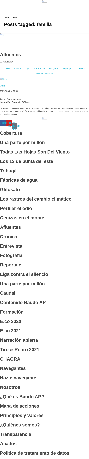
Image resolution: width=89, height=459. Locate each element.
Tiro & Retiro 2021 (19, 349)
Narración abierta (19, 340)
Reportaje (67, 68)
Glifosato (10, 189)
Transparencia (15, 434)
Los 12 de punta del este (26, 161)
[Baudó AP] (15, 41)
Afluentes (10, 227)
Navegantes (13, 368)
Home (7, 17)
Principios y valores (21, 415)
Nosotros (10, 387)
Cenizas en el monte (22, 217)
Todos (7, 68)
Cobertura (11, 133)
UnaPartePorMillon (44, 74)
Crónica (17, 68)
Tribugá (8, 170)
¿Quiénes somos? (20, 425)
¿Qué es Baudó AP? (22, 396)
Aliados (8, 443)
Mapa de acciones (19, 406)
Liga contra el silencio (35, 68)
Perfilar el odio (16, 208)
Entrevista (80, 68)
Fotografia (11, 255)
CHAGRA (10, 359)
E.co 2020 (10, 321)
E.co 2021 (10, 330)
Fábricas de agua (18, 180)
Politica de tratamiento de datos (34, 453)
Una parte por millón (22, 142)
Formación (12, 312)
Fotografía (53, 68)
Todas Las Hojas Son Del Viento (35, 152)
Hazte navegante (18, 377)
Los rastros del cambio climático (36, 199)
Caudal (7, 293)
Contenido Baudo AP (23, 302)
